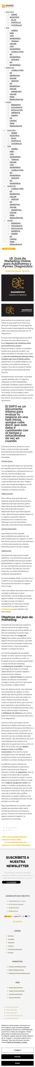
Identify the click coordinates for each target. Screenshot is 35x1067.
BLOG (13, 20)
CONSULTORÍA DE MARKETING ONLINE (17, 74)
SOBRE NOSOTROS (14, 16)
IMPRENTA (15, 113)
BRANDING (16, 105)
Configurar (17, 1050)
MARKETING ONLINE (13, 271)
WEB (7, 28)
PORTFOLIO (16, 23)
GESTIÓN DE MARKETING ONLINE (15, 85)
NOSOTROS (10, 12)
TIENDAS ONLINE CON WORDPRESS (15, 45)
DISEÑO (8, 102)
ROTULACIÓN (17, 110)
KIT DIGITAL (17, 921)
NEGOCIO (25, 271)
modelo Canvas (7, 609)
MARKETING (10, 68)
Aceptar (17, 1063)
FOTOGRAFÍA (16, 108)
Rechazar (17, 1057)
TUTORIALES (16, 25)
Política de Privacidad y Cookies (17, 1042)
